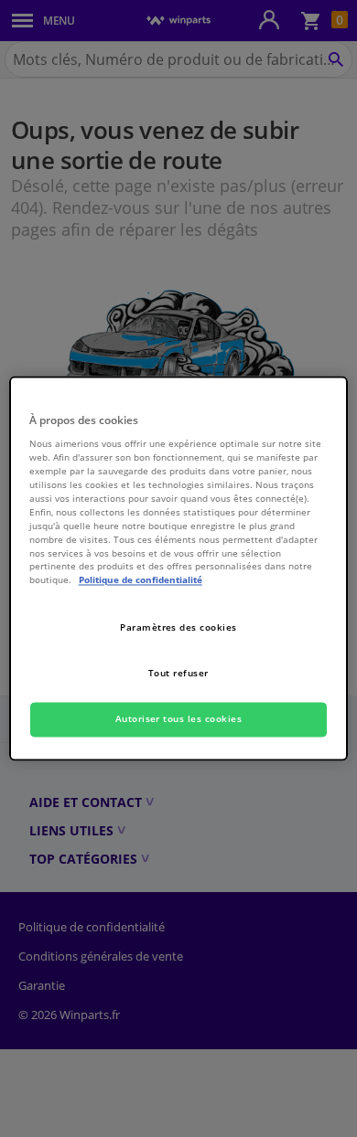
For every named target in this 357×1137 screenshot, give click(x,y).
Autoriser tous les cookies (179, 719)
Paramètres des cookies (178, 628)
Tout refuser (178, 673)
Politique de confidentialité (140, 580)
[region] (179, 568)
